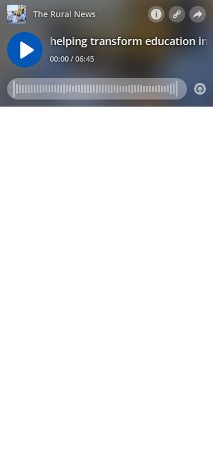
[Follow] (177, 14)
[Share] (197, 14)
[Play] (25, 50)
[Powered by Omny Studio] (200, 89)
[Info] (156, 14)
